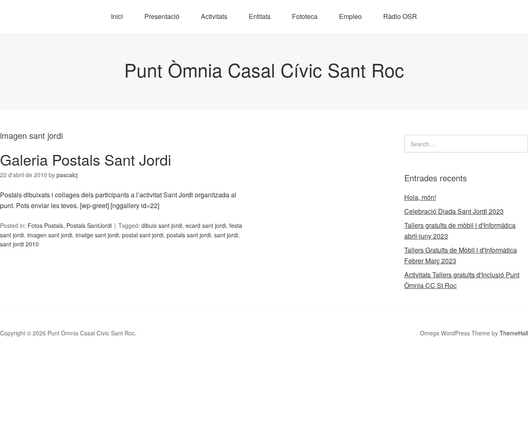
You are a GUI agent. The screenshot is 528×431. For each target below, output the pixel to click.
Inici (117, 16)
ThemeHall (514, 333)
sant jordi (226, 235)
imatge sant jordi (97, 235)
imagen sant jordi (49, 235)
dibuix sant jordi (161, 225)
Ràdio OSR (400, 16)
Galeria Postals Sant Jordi (85, 159)
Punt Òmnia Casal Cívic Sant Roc (264, 69)
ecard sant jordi (206, 225)
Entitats (260, 16)
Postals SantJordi (89, 225)
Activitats (214, 16)
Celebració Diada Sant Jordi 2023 (454, 211)
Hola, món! (420, 197)
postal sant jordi (142, 235)
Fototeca (305, 16)
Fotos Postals (45, 225)
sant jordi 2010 (19, 244)
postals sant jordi (189, 235)
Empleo (350, 16)
